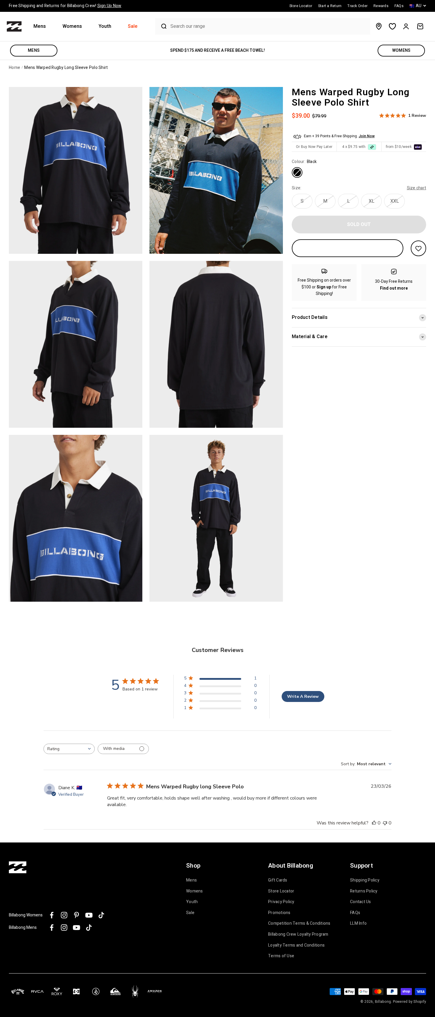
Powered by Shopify (409, 1001)
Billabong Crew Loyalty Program (298, 934)
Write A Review (303, 696)
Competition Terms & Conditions (299, 923)
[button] (42, 26)
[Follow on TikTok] (101, 915)
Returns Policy (364, 891)
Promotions (279, 913)
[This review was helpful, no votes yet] (374, 823)
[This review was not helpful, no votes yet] (385, 823)
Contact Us (360, 902)
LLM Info (358, 923)
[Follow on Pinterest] (76, 915)
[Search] (161, 26)
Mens (39, 26)
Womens (72, 26)
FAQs (355, 913)
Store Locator (281, 891)
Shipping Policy (364, 880)
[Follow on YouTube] (89, 915)
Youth (105, 26)
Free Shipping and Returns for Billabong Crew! (65, 6)
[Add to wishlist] (418, 248)
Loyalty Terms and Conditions (296, 945)
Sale (133, 26)
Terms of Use (281, 956)
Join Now (367, 136)
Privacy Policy (281, 902)
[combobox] (269, 26)
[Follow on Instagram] (64, 915)
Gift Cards (277, 880)
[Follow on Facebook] (52, 915)
